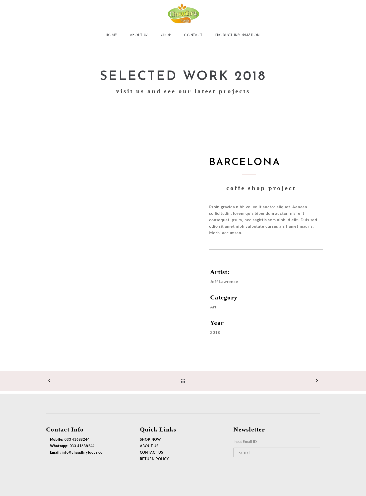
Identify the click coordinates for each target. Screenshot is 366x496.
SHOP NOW (150, 439)
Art (213, 307)
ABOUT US (149, 446)
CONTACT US (151, 452)
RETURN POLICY (154, 459)
